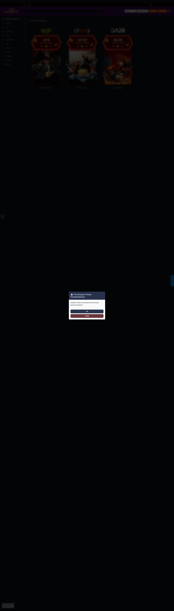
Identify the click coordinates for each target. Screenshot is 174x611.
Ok (87, 311)
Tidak (87, 316)
